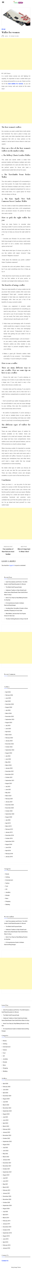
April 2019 (8, 823)
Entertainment (9, 880)
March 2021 (8, 795)
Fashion (7, 883)
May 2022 (8, 762)
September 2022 (9, 750)
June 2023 (8, 728)
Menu (4, 2)
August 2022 (8, 753)
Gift (6, 889)
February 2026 (9, 695)
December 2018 (9, 835)
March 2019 (8, 826)
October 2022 (8, 747)
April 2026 (8, 692)
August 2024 (8, 707)
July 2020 (7, 820)
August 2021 (8, 783)
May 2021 (8, 792)
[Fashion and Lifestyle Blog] (18, 3)
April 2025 (8, 701)
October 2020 (8, 811)
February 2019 (9, 829)
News (6, 898)
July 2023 (7, 725)
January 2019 (9, 832)
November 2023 (9, 716)
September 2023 (9, 719)
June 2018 (8, 847)
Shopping (7, 901)
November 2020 (9, 808)
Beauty (7, 874)
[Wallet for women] (16, 25)
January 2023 (9, 740)
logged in (11, 565)
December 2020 (9, 804)
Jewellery (7, 892)
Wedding (7, 904)
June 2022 (8, 759)
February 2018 (9, 853)
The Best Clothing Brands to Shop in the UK (17, 618)
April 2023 (8, 731)
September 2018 (9, 841)
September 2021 (9, 780)
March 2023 (8, 734)
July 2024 (7, 710)
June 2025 (8, 698)
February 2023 (9, 737)
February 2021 (9, 798)
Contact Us (5, 1260)
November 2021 (9, 774)
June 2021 (8, 789)
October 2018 (8, 838)
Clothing (7, 877)
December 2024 (9, 704)
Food (6, 886)
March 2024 (8, 713)
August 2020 (8, 817)
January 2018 (9, 856)
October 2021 (8, 777)
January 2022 (9, 768)
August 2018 (8, 844)
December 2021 (9, 771)
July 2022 (7, 756)
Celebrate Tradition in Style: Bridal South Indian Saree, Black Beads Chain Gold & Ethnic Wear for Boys (16, 592)
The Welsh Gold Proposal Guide (14, 587)
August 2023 (8, 722)
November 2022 (9, 744)
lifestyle (3, 29)
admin (6, 36)
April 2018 (8, 850)
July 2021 (7, 786)
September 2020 (9, 814)
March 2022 (8, 765)
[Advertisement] (16, 54)
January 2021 (9, 801)
